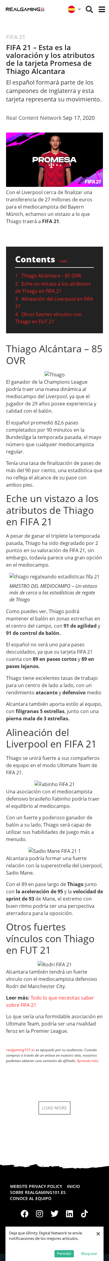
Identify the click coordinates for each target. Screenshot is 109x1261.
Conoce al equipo (30, 1198)
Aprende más (87, 1060)
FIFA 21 (15, 36)
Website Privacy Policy (36, 1186)
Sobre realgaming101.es (38, 1192)
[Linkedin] (69, 1214)
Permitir (64, 1253)
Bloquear (89, 1253)
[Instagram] (39, 1214)
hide (63, 261)
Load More (54, 1108)
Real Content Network (33, 117)
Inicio (73, 1186)
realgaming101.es (20, 1049)
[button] (89, 9)
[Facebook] (24, 1214)
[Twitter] (54, 1214)
